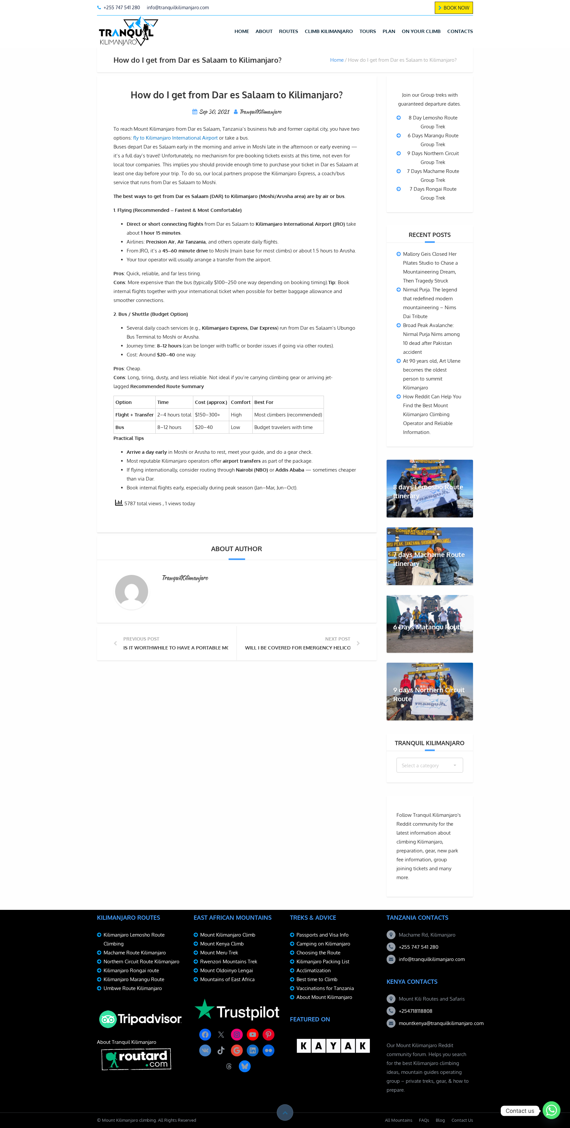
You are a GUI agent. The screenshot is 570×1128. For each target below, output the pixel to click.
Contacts (460, 31)
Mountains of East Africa (227, 979)
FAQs (424, 1120)
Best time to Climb (317, 979)
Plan (389, 31)
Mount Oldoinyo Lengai (226, 970)
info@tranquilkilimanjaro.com (432, 959)
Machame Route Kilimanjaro (135, 952)
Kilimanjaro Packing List (323, 961)
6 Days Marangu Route (428, 626)
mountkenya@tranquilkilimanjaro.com (441, 1023)
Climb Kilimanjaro (329, 31)
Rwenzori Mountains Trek (228, 961)
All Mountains (398, 1120)
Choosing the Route (318, 952)
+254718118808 (415, 1011)
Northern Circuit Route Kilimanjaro (141, 961)
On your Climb (421, 31)
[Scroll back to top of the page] (285, 1112)
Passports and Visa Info (323, 935)
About (264, 31)
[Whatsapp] (551, 1111)
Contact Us (462, 1120)
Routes (288, 31)
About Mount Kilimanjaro (324, 997)
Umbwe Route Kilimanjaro (133, 988)
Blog (440, 1120)
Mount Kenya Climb (222, 944)
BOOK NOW (456, 8)
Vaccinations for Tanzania (325, 988)
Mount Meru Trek (219, 952)
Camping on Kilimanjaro (323, 944)
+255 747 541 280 (418, 947)
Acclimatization (314, 970)
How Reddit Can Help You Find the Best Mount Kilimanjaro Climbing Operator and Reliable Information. (432, 414)
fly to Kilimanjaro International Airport (175, 138)
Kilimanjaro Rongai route (131, 970)
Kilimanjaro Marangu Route (134, 979)
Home (242, 31)
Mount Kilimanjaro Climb (227, 935)
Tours (368, 31)
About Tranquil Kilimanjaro (126, 1042)
